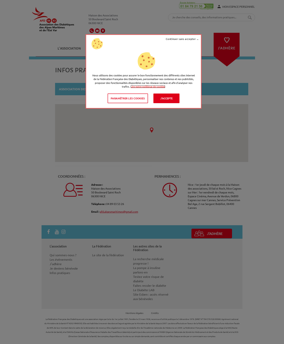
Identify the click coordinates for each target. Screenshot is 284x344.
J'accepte (166, 98)
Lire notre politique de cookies (148, 86)
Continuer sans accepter (181, 39)
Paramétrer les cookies (128, 98)
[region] (144, 71)
